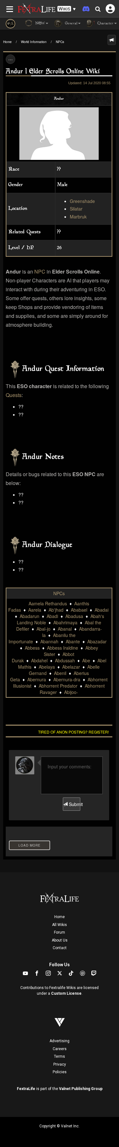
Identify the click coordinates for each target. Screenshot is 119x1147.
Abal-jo (43, 629)
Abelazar (71, 667)
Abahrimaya (65, 622)
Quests (14, 395)
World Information (34, 42)
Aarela (34, 610)
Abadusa (74, 616)
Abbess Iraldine (62, 648)
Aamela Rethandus (48, 603)
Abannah (49, 641)
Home (7, 42)
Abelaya (47, 667)
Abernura (36, 679)
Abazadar (97, 641)
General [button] (70, 24)
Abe (86, 660)
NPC (39, 271)
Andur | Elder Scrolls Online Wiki (53, 71)
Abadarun (29, 616)
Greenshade (82, 201)
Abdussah (65, 660)
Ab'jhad (56, 610)
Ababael (79, 610)
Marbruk (78, 216)
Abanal (65, 629)
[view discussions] (112, 40)
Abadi (52, 616)
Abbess (32, 648)
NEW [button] (39, 24)
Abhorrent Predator (58, 686)
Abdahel (39, 660)
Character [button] (105, 24)
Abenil (60, 673)
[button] (66, 9)
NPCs (60, 42)
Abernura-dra (66, 679)
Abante (73, 641)
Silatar (76, 208)
